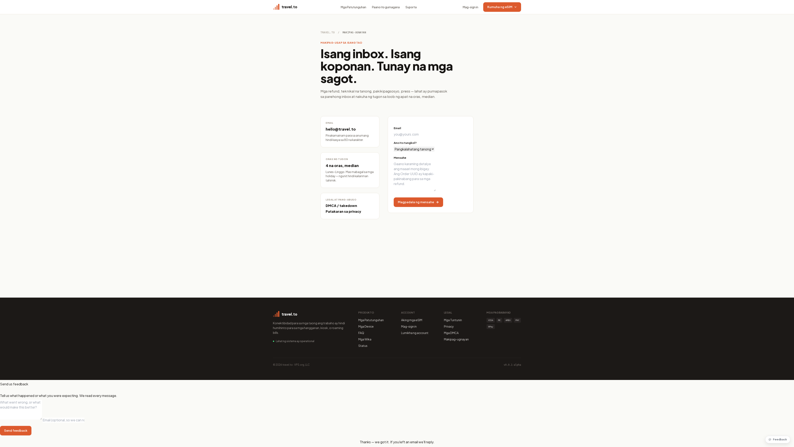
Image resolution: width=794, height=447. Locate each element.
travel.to (327, 32)
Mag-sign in (470, 7)
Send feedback (15, 430)
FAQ (361, 333)
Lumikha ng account (414, 333)
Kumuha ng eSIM (499, 7)
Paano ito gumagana (386, 7)
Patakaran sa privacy (343, 211)
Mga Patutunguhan (353, 7)
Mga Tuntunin (453, 320)
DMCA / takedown (341, 205)
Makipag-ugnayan (456, 339)
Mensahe (400, 157)
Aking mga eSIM (411, 320)
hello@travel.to (341, 129)
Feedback (780, 439)
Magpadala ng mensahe (416, 202)
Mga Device (366, 326)
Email (397, 128)
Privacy (449, 326)
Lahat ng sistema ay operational (295, 341)
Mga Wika (364, 339)
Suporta (411, 7)
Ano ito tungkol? (405, 142)
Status (362, 345)
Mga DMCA (451, 333)
